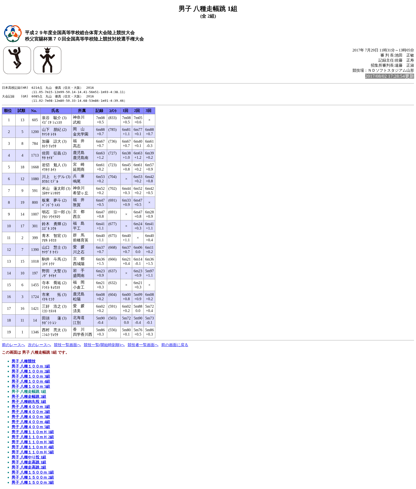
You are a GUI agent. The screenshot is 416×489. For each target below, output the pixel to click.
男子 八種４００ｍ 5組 (31, 427)
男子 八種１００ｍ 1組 (31, 366)
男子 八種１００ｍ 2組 (31, 371)
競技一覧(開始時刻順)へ (104, 345)
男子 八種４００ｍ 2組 (31, 412)
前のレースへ (13, 345)
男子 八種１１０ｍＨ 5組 (33, 452)
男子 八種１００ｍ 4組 (31, 381)
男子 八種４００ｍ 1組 (31, 407)
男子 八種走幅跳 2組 (29, 396)
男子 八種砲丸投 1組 (29, 402)
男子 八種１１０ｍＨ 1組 (33, 432)
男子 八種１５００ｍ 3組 (33, 482)
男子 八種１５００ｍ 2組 (33, 477)
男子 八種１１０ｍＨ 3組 (33, 442)
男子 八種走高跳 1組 (29, 462)
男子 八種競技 (24, 361)
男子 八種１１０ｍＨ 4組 (33, 447)
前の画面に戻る (174, 345)
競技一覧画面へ (67, 345)
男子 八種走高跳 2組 (29, 467)
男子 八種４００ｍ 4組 (31, 422)
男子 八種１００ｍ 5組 (31, 386)
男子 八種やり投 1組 (29, 457)
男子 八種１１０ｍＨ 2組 (33, 437)
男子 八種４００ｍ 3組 (31, 417)
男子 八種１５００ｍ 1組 (33, 472)
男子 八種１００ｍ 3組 (31, 376)
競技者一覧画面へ (143, 345)
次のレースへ (39, 345)
